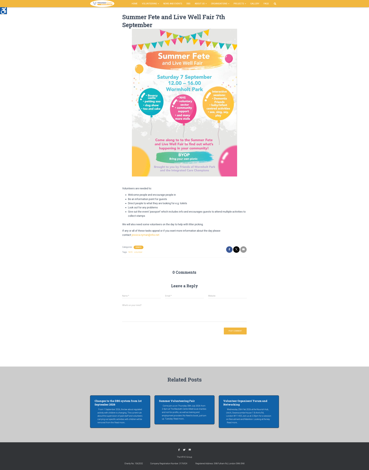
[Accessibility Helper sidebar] (3, 10)
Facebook (179, 450)
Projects (239, 3)
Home (135, 3)
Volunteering (150, 3)
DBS (188, 3)
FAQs (266, 3)
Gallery (254, 3)
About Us (200, 3)
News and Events (172, 3)
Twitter (184, 450)
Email (189, 449)
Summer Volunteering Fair (177, 401)
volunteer (138, 252)
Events (138, 247)
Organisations (219, 3)
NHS (130, 252)
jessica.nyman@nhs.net (145, 234)
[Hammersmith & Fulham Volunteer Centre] (102, 3)
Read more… (120, 422)
